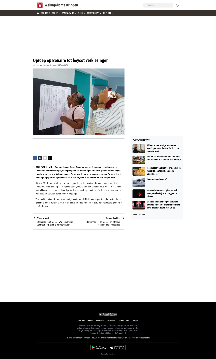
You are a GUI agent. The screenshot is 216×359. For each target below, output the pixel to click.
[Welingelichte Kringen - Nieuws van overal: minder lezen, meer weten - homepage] (58, 5)
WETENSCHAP (93, 13)
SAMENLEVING (68, 13)
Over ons (81, 321)
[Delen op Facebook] (35, 158)
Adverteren (100, 321)
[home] (38, 13)
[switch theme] (177, 5)
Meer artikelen (138, 214)
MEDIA (80, 13)
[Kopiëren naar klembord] (50, 158)
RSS (128, 321)
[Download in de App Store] (117, 347)
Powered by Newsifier (108, 354)
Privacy (121, 321)
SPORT (55, 13)
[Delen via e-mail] (45, 158)
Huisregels (111, 321)
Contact (90, 321)
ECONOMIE (45, 13)
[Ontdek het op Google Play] (98, 347)
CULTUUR (107, 13)
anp (41, 65)
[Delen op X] (40, 158)
